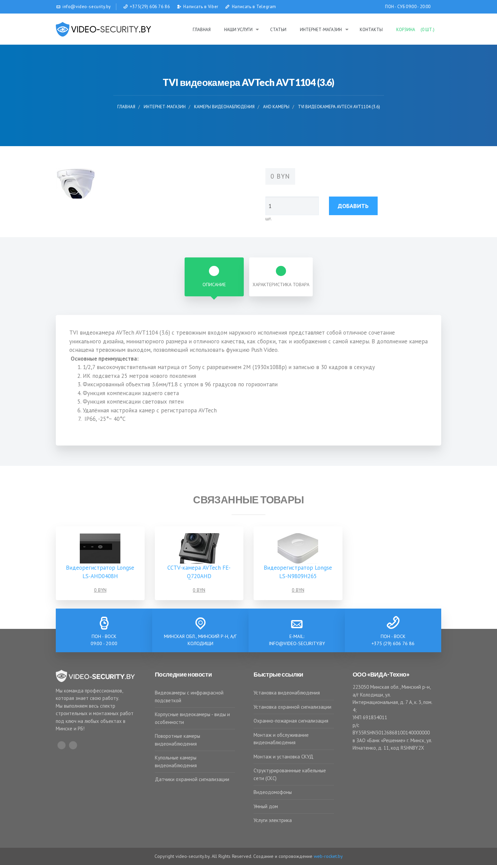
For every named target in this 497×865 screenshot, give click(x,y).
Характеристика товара (281, 284)
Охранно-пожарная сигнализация (291, 721)
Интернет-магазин (321, 29)
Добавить (353, 206)
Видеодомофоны (273, 792)
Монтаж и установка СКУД (283, 756)
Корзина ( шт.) (415, 29)
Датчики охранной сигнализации (192, 779)
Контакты (371, 29)
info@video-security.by (297, 643)
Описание (214, 284)
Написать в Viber (200, 6)
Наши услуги (238, 29)
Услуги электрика (273, 820)
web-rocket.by (328, 856)
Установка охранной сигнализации (292, 707)
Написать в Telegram (254, 6)
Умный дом (266, 806)
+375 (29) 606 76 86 (393, 643)
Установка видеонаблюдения (287, 692)
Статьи (278, 29)
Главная (202, 29)
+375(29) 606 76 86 (150, 6)
